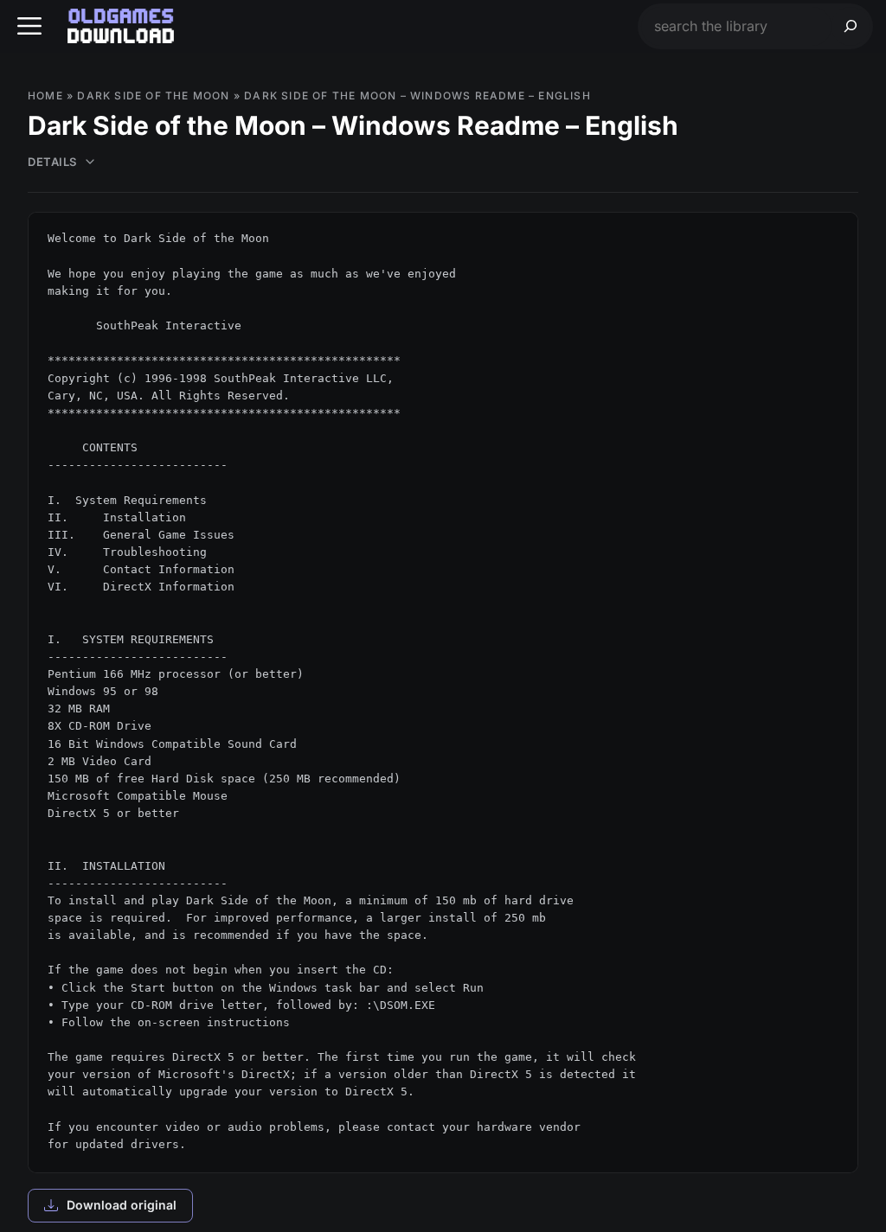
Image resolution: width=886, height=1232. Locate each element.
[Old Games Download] (120, 26)
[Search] (850, 26)
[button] (29, 26)
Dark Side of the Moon (153, 95)
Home (45, 95)
